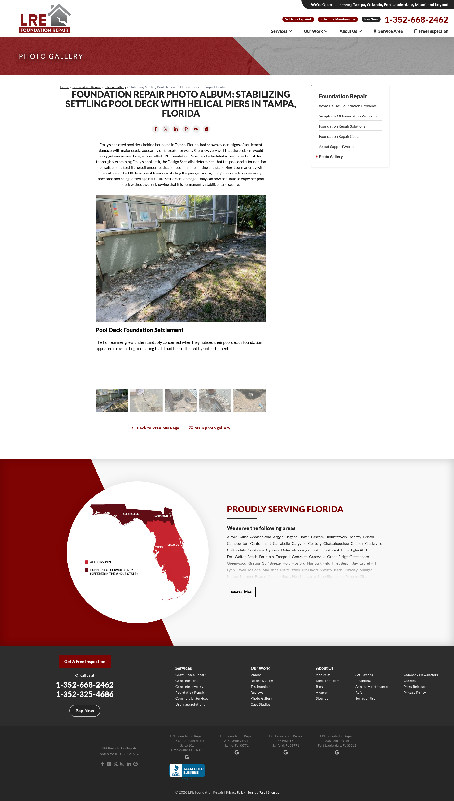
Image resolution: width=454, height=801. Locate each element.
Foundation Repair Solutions (342, 126)
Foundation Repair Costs (339, 136)
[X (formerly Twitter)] (115, 764)
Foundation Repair (343, 96)
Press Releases (415, 686)
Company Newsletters (421, 675)
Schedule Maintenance (338, 19)
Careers (410, 681)
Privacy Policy (415, 692)
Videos (256, 675)
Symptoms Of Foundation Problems (348, 116)
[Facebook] (102, 764)
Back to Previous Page (157, 428)
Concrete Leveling (189, 686)
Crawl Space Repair (190, 675)
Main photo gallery (211, 428)
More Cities (241, 592)
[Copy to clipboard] (206, 129)
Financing (363, 681)
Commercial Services (191, 698)
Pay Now (371, 19)
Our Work (313, 31)
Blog (319, 686)
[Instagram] (122, 764)
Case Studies (260, 704)
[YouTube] (109, 764)
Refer (359, 692)
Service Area (390, 31)
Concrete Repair (188, 681)
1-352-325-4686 (85, 694)
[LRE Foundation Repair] (45, 18)
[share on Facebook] (155, 129)
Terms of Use (365, 698)
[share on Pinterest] (186, 129)
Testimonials (260, 686)
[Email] (196, 129)
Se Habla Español (298, 19)
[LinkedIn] (129, 764)
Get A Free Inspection (84, 661)
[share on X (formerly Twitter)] (166, 129)
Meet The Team (327, 681)
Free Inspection (433, 31)
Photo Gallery (331, 156)
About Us (348, 31)
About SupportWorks (336, 146)
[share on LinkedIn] (176, 129)
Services (279, 31)
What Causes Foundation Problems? (348, 106)
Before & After (262, 681)
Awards (322, 692)
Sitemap (322, 698)
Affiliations (364, 675)
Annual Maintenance (371, 686)
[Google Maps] (135, 764)
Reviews (257, 692)
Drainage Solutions (190, 704)
